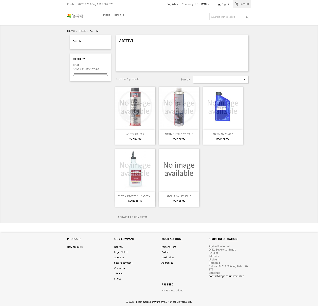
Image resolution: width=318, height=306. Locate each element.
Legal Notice (121, 252)
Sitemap (118, 273)
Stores (117, 278)
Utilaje (119, 15)
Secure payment (123, 262)
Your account (172, 239)
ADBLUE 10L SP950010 (179, 196)
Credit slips (167, 257)
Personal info (168, 246)
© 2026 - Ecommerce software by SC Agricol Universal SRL (159, 301)
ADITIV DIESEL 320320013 (179, 134)
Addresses (167, 262)
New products (75, 246)
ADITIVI (77, 41)
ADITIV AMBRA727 (223, 134)
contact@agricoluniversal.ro (226, 276)
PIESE (106, 15)
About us (119, 257)
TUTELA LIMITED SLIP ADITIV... (135, 196)
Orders (165, 252)
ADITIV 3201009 (135, 134)
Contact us (120, 268)
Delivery (118, 246)
